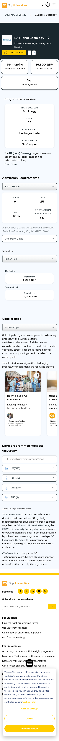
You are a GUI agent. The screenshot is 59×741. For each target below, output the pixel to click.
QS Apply (20, 540)
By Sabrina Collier (16, 421)
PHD (15, 497)
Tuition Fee (11, 258)
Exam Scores (12, 186)
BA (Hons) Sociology (29, 38)
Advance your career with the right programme (28, 651)
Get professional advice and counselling (24, 665)
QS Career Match (11, 553)
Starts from (29, 276)
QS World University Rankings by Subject (24, 529)
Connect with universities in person (21, 632)
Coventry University (15, 14)
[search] (41, 4)
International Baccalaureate (43, 212)
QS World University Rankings (33, 525)
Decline (29, 718)
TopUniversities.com (13, 514)
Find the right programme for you (20, 623)
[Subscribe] (52, 606)
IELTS (16, 197)
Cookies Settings (29, 708)
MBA (16, 487)
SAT (16, 212)
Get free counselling (13, 637)
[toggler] (54, 4)
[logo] (14, 4)
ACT (43, 197)
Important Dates (14, 238)
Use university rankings (14, 627)
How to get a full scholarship (17, 397)
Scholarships (12, 327)
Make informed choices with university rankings (28, 656)
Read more (11, 164)
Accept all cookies (29, 728)
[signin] (47, 4)
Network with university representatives (24, 660)
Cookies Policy (29, 701)
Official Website (16, 52)
